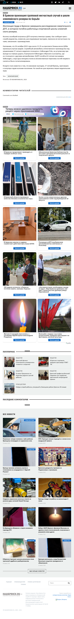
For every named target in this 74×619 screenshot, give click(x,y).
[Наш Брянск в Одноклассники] (52, 2)
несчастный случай (13, 76)
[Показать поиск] (69, 2)
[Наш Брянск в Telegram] (63, 2)
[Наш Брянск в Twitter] (55, 2)
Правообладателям (19, 582)
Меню (70, 8)
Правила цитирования (34, 582)
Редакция (9, 582)
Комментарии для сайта (63, 97)
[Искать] (68, 583)
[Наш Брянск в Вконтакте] (59, 2)
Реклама (23, 584)
